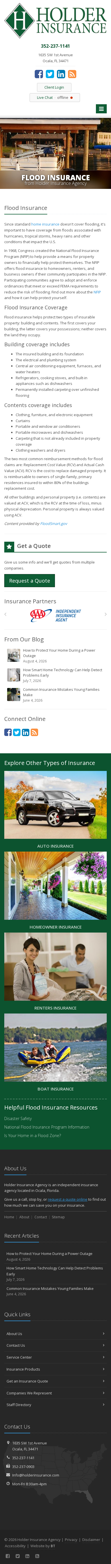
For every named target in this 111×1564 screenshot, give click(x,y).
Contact (40, 1217)
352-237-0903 (23, 1466)
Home (9, 1217)
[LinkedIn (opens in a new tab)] (61, 73)
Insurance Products (23, 1369)
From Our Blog (24, 639)
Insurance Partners (30, 601)
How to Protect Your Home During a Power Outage (59, 656)
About (24, 1217)
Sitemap (58, 1217)
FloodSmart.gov (53, 523)
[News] (72, 73)
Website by (42, 1545)
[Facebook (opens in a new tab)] (39, 73)
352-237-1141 (23, 1457)
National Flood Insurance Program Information (46, 1127)
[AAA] (55, 615)
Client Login (54, 87)
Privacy (71, 1539)
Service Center (19, 1357)
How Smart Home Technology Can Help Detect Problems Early (62, 675)
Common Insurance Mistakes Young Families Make (61, 695)
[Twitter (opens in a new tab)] (50, 73)
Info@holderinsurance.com (35, 1475)
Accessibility (15, 1545)
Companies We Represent (29, 1393)
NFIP (97, 292)
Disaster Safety (18, 1118)
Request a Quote (29, 580)
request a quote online (67, 1199)
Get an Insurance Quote (27, 1381)
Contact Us (16, 1345)
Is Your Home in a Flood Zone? (32, 1135)
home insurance (45, 224)
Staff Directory (19, 1404)
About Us (14, 1333)
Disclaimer (91, 1539)
